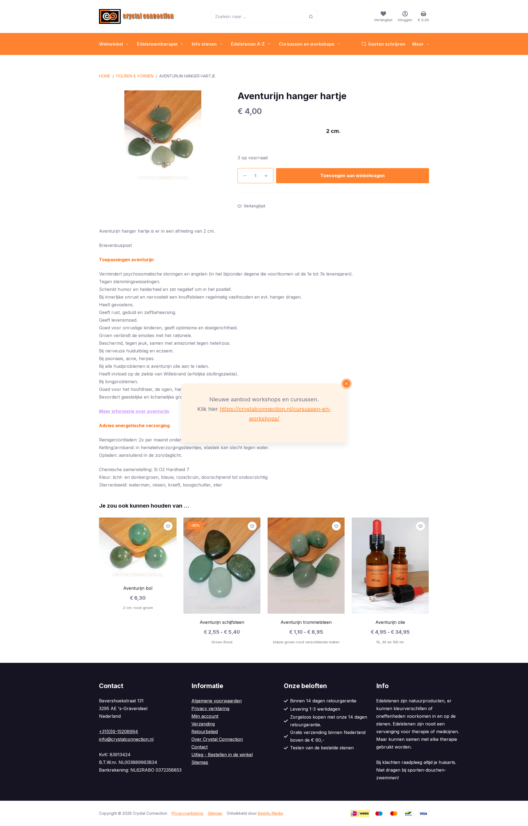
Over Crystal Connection (217, 739)
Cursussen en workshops (306, 44)
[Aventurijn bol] (138, 549)
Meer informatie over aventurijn (134, 411)
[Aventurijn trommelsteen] (306, 566)
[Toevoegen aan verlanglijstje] (168, 526)
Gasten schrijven (386, 44)
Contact (199, 747)
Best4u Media (270, 813)
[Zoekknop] (310, 16)
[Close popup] (346, 383)
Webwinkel (111, 44)
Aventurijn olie (390, 622)
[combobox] (257, 16)
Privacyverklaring (187, 813)
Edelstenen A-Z (248, 44)
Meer (418, 44)
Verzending (203, 724)
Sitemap (199, 762)
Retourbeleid (204, 731)
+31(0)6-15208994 (118, 731)
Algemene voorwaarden (216, 700)
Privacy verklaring (210, 708)
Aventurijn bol (137, 588)
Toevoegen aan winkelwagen (352, 175)
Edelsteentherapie (157, 44)
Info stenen (204, 44)
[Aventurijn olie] (390, 566)
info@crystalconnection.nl (126, 739)
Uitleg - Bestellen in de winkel (222, 754)
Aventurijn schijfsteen (222, 622)
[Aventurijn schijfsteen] (222, 566)
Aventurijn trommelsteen (306, 622)
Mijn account (204, 716)
